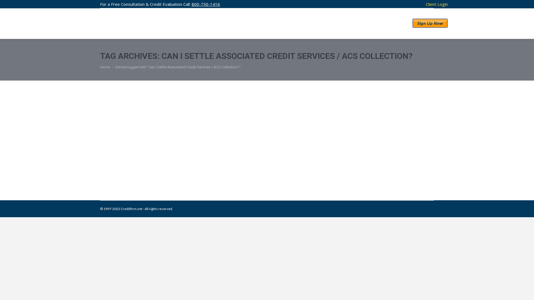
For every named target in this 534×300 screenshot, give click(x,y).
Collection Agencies (122, 172)
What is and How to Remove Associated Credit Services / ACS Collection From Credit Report (264, 160)
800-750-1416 (206, 4)
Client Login (437, 4)
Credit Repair (148, 172)
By (195, 172)
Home (105, 67)
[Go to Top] (525, 291)
